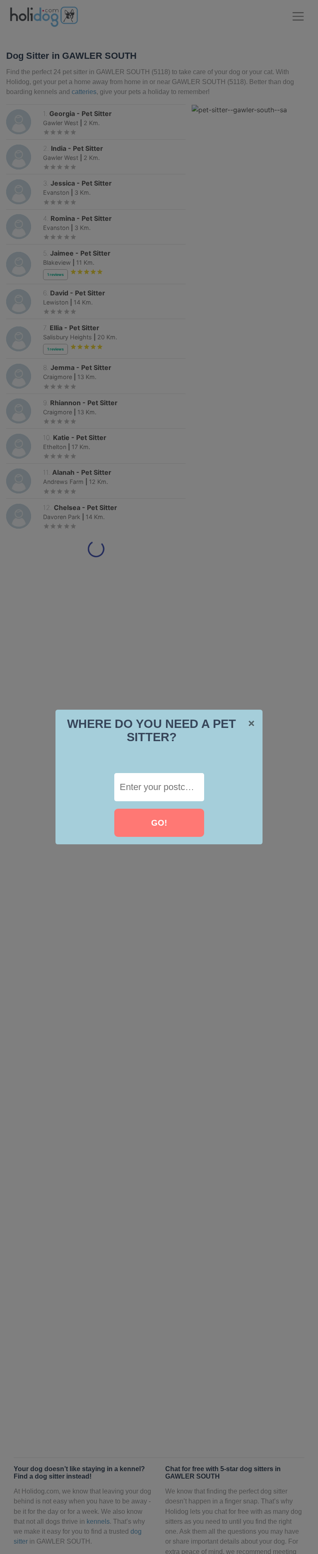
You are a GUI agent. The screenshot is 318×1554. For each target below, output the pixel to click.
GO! (159, 822)
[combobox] (159, 787)
